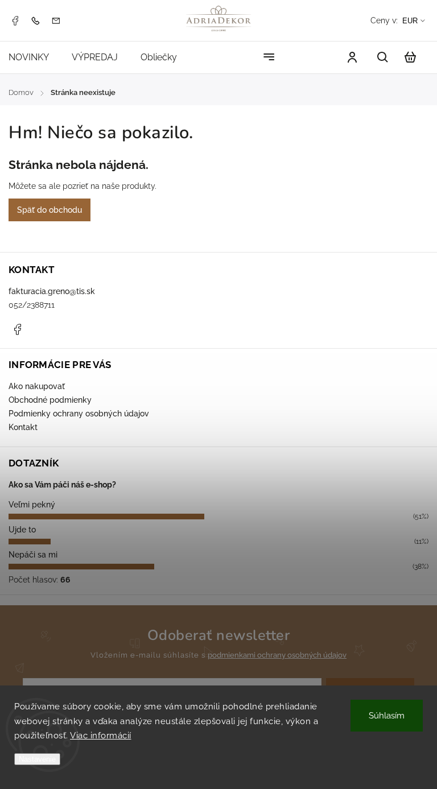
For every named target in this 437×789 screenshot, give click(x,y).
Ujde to (22, 529)
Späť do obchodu (49, 209)
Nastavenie (37, 759)
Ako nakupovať (37, 386)
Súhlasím (387, 715)
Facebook (15, 20)
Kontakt (23, 427)
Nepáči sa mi (33, 554)
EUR (410, 20)
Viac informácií (100, 735)
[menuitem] (34, 57)
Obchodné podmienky (50, 399)
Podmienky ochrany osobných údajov (79, 413)
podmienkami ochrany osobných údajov (277, 655)
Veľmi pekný (32, 504)
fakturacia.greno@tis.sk (52, 291)
